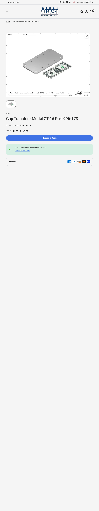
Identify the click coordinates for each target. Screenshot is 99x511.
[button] (11, 104)
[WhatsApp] (23, 130)
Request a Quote (49, 138)
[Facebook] (60, 2)
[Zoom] (86, 36)
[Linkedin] (69, 2)
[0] (91, 12)
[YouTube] (66, 2)
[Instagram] (63, 2)
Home (8, 21)
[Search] (81, 12)
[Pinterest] (20, 130)
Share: (8, 131)
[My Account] (86, 12)
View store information (22, 150)
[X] (17, 130)
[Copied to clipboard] (27, 130)
